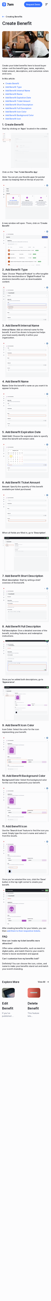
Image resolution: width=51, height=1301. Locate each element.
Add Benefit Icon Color (15, 111)
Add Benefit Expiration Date (18, 97)
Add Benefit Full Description (18, 108)
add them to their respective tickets (23, 931)
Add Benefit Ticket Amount (17, 101)
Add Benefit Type (13, 87)
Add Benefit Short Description (19, 104)
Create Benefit (12, 83)
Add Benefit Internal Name (17, 90)
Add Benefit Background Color (19, 115)
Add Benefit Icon (13, 119)
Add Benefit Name (13, 94)
